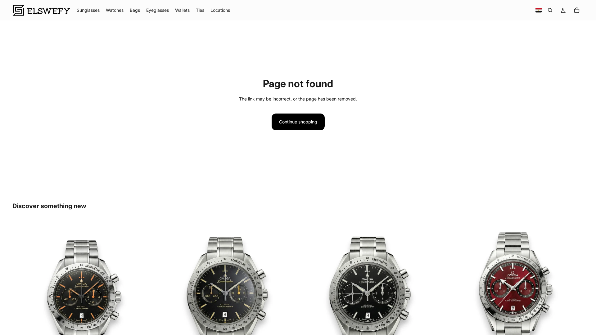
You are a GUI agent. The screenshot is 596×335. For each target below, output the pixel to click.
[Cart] (577, 10)
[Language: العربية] (538, 10)
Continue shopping (298, 121)
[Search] (550, 10)
